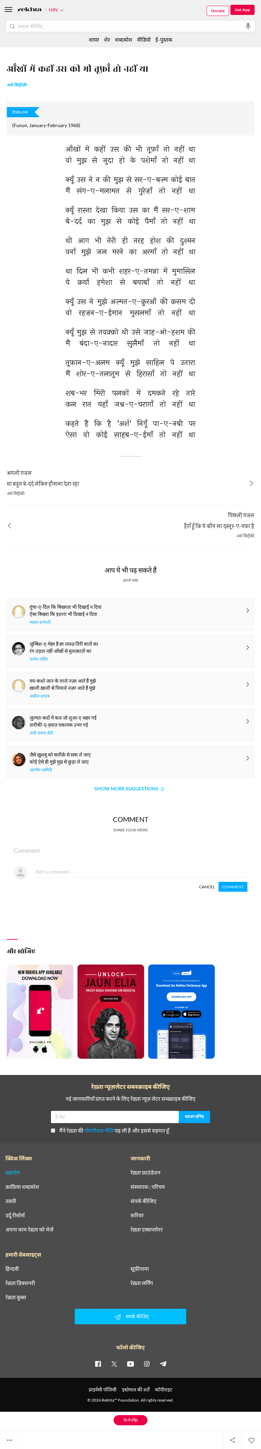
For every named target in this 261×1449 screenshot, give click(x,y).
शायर (94, 39)
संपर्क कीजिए (143, 1201)
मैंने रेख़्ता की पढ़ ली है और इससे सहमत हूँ (114, 1130)
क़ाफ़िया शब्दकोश (22, 1186)
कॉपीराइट (163, 1389)
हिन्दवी (12, 1268)
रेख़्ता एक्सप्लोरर (146, 1229)
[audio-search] (248, 26)
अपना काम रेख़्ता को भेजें (29, 1229)
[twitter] (114, 1363)
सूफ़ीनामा (139, 1268)
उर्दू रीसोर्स (15, 1215)
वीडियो (144, 39)
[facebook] (97, 1363)
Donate (218, 10)
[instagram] (146, 1363)
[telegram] (163, 1363)
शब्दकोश (123, 39)
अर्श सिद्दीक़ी (17, 85)
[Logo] (29, 10)
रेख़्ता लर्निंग (141, 1283)
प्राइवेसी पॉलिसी (103, 1389)
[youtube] (130, 1363)
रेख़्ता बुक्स (15, 1297)
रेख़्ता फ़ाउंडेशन (145, 1172)
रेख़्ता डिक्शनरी (20, 1283)
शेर (107, 39)
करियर (137, 1215)
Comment (233, 886)
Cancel (207, 886)
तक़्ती (10, 1201)
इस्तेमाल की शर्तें (136, 1389)
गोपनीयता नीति (99, 1130)
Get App (242, 9)
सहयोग (12, 1172)
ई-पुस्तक (163, 39)
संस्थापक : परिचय (147, 1186)
